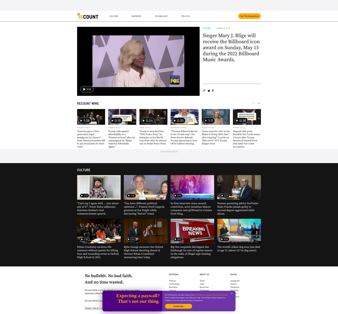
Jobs (202, 284)
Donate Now (178, 306)
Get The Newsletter (249, 16)
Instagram (235, 280)
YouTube (234, 290)
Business (136, 16)
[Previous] (258, 104)
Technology (161, 16)
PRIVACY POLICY (92, 308)
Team (202, 280)
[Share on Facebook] (212, 91)
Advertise (204, 287)
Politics (185, 16)
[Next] (253, 104)
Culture (113, 16)
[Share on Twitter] (209, 91)
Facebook (234, 287)
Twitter (233, 284)
